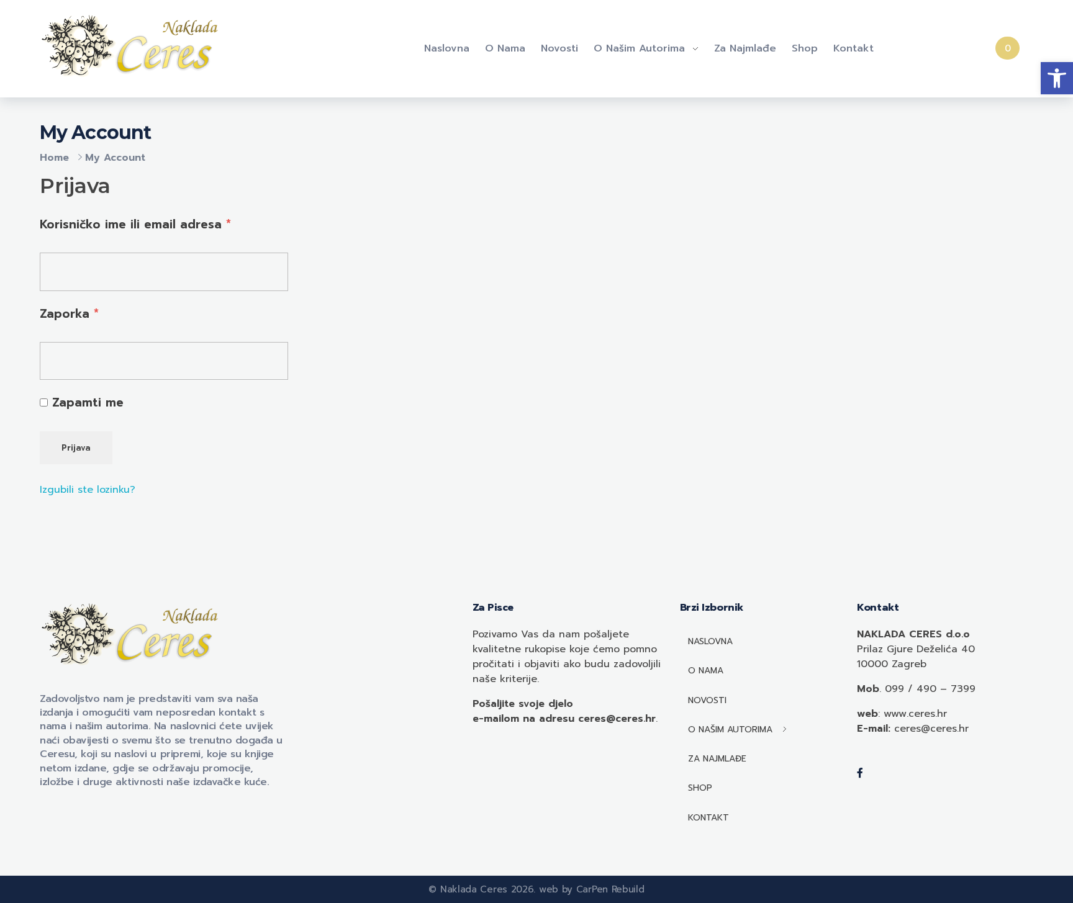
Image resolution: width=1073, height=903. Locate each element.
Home (54, 157)
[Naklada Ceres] (133, 46)
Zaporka (69, 313)
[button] (1057, 78)
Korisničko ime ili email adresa (135, 224)
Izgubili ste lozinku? (87, 489)
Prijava (76, 448)
